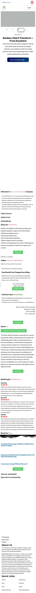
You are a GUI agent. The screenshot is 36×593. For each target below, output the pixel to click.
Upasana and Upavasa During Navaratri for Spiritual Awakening (18, 456)
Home (3, 583)
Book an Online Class (6, 589)
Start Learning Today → (18, 60)
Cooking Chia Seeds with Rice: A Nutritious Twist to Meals (17, 445)
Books (3, 586)
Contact (20, 586)
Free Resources (22, 579)
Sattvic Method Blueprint (24, 589)
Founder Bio (21, 583)
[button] (26, 2)
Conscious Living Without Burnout (14, 464)
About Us (4, 579)
